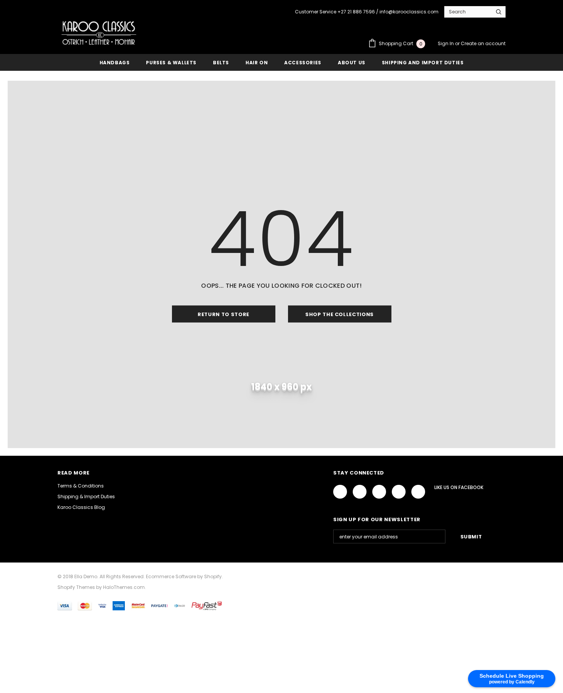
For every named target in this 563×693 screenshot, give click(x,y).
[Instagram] (379, 492)
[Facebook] (340, 492)
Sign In (446, 43)
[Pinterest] (399, 492)
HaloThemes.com (124, 587)
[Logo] (98, 33)
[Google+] (360, 492)
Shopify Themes (76, 587)
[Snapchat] (418, 492)
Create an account (483, 43)
